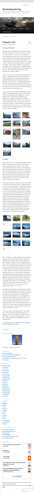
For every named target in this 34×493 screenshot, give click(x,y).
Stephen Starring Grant (8, 471)
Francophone (6, 360)
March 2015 (5, 372)
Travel (9, 28)
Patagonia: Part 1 (9, 42)
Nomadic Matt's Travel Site (9, 431)
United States (6, 422)
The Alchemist (6, 456)
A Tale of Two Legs (17, 286)
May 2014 (5, 382)
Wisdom (27, 28)
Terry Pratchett (7, 452)
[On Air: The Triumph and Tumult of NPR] (29, 448)
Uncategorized (6, 420)
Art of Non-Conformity (8, 438)
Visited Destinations (7, 31)
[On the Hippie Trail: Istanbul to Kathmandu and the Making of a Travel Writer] (29, 466)
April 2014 (5, 384)
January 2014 (6, 389)
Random (14, 28)
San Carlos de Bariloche (8, 54)
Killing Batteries (6, 434)
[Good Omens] (29, 454)
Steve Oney (6, 446)
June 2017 (5, 369)
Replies (16, 324)
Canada (4, 405)
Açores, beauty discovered (9, 356)
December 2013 (6, 391)
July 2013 (5, 396)
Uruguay (5, 423)
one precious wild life (8, 429)
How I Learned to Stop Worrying (10, 436)
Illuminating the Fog (12, 9)
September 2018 (6, 365)
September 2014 (6, 379)
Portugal (5, 415)
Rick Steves (6, 465)
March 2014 (5, 386)
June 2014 (5, 381)
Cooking (5, 408)
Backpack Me (6, 433)
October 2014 (6, 377)
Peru (4, 413)
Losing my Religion (7, 353)
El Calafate (11, 162)
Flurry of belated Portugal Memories (11, 355)
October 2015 (6, 371)
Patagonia (5, 75)
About (4, 28)
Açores (4, 402)
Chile (4, 407)
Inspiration (21, 28)
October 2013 (6, 394)
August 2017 (6, 367)
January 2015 (6, 374)
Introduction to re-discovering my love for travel (14, 358)
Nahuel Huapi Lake (16, 105)
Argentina (9, 322)
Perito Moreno (7, 186)
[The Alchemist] (29, 460)
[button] (7, 115)
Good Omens (6, 450)
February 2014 (6, 387)
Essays (4, 412)
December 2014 (6, 376)
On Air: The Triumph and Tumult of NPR (12, 444)
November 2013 (6, 392)
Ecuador (5, 410)
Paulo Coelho (6, 458)
